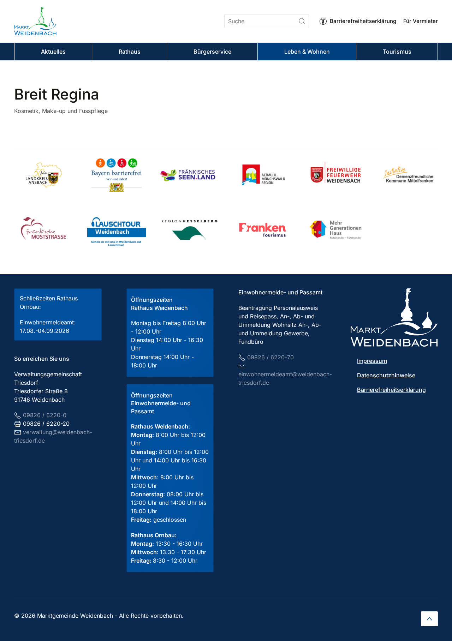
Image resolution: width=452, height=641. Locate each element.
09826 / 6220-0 (44, 415)
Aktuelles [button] (53, 51)
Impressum (372, 360)
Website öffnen (196, 175)
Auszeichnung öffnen (58, 175)
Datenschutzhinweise (386, 375)
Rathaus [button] (130, 51)
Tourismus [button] (397, 51)
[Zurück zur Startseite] (35, 21)
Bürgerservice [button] (212, 51)
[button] (429, 618)
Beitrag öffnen (121, 175)
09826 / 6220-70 (270, 357)
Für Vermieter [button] (420, 21)
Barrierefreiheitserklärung (363, 21)
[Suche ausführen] (302, 21)
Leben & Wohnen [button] (307, 51)
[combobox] (266, 21)
